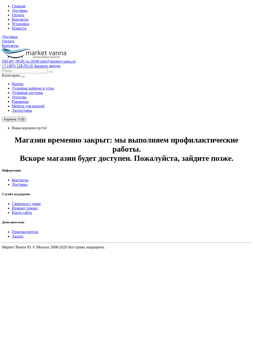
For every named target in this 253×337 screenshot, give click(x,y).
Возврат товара (25, 208)
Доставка (19, 10)
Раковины (20, 101)
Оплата (18, 15)
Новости (19, 28)
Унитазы (19, 97)
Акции (17, 236)
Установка (20, 24)
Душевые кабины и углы (33, 88)
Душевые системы (27, 93)
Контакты (20, 19)
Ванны (17, 84)
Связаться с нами (26, 204)
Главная (18, 6)
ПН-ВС (20, 61)
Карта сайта (22, 212)
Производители (25, 232)
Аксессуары (22, 110)
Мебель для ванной (28, 106)
